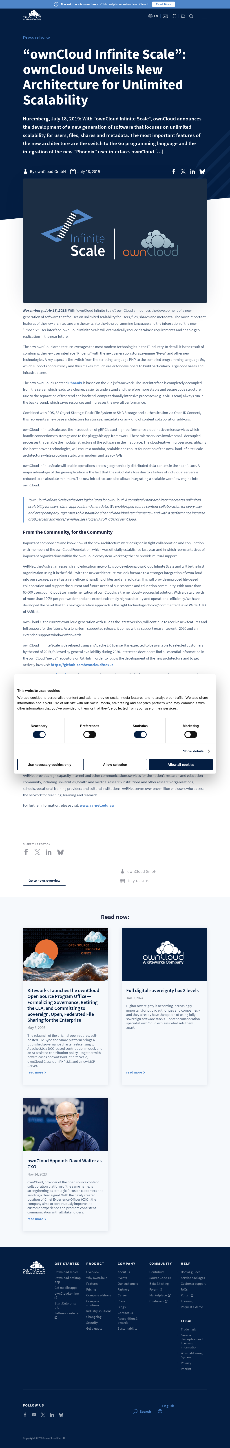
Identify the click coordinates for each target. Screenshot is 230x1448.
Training (186, 1301)
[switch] (89, 734)
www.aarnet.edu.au (97, 805)
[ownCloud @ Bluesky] (202, 171)
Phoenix (75, 382)
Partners (123, 1289)
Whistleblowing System (192, 1355)
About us (124, 1272)
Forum (153, 1289)
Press (121, 1301)
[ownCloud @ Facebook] (25, 1415)
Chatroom (156, 1301)
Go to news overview (44, 880)
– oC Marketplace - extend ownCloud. (104, 4)
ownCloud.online (67, 1293)
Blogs (122, 1307)
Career (122, 1295)
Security (92, 1322)
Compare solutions (92, 1303)
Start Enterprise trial (65, 1305)
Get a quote (94, 1328)
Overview (92, 1272)
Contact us (125, 1313)
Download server (66, 1272)
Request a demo (192, 1307)
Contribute (156, 1272)
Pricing (91, 1289)
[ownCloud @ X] (43, 1415)
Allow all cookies (181, 764)
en (156, 16)
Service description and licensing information (192, 1341)
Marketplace (158, 1295)
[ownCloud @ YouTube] (34, 1415)
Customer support (193, 1283)
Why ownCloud (96, 1278)
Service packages (193, 1278)
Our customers (128, 1283)
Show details (193, 751)
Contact (165, 16)
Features (92, 1283)
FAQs (184, 1289)
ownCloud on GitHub (174, 16)
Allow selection (115, 764)
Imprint (186, 1369)
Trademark (188, 1329)
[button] (168, 1406)
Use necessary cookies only (49, 764)
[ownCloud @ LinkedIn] (52, 1415)
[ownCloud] (32, 15)
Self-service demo (67, 1313)
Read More (163, 4)
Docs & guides (190, 1272)
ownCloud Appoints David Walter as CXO (64, 1163)
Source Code (158, 1278)
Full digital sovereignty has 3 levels (162, 990)
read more (35, 1072)
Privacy (186, 1363)
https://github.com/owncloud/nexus (82, 664)
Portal (185, 1295)
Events (122, 1278)
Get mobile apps (66, 1287)
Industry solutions (98, 1311)
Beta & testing (159, 1283)
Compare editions (98, 1295)
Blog (183, 16)
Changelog (94, 1317)
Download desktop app (68, 1280)
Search (191, 16)
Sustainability (127, 1328)
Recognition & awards (127, 1320)
